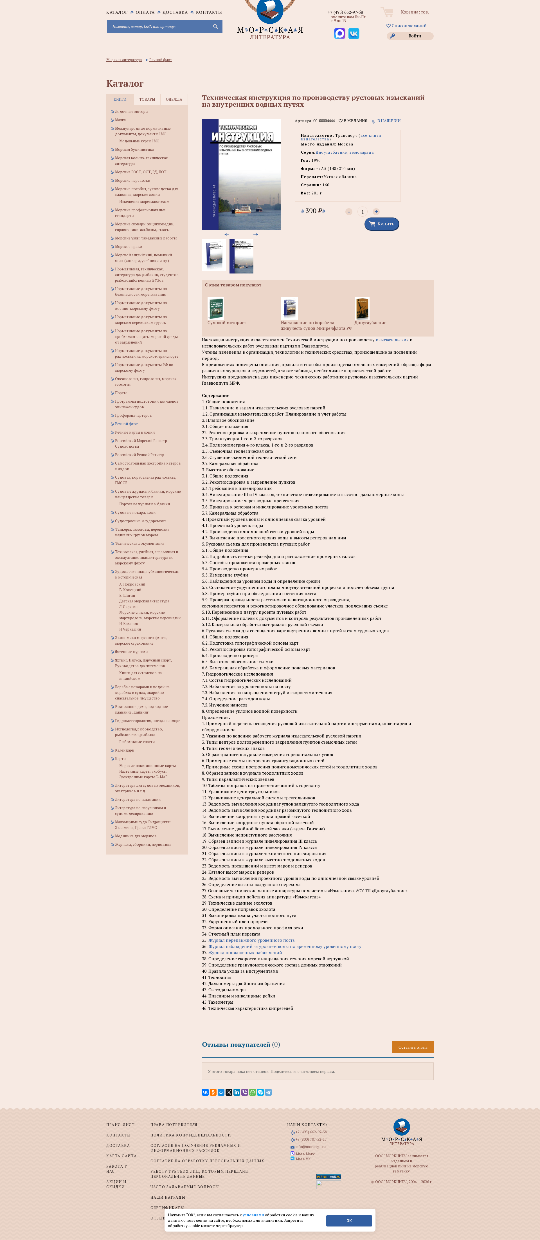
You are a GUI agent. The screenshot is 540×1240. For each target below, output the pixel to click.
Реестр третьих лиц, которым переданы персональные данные (199, 1174)
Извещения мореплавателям (144, 201)
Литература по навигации (138, 799)
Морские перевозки (132, 180)
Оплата (145, 12)
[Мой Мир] (221, 1092)
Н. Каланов (128, 623)
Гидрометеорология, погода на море (147, 720)
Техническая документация (139, 543)
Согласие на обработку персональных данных (207, 1160)
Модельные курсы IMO (139, 140)
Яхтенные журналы (131, 651)
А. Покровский (132, 584)
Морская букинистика (134, 149)
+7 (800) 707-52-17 (311, 1139)
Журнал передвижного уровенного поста (251, 940)
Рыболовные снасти (137, 741)
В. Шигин (127, 595)
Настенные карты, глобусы (142, 771)
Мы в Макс (305, 1153)
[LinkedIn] (236, 1092)
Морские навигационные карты (147, 765)
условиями (254, 1214)
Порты (121, 392)
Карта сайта (121, 1155)
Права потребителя (173, 1124)
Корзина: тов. (415, 12)
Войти (415, 36)
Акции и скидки (116, 1184)
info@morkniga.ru (311, 1146)
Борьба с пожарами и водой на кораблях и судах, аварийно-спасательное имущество (142, 692)
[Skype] (260, 1092)
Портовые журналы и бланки (144, 503)
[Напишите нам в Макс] (339, 33)
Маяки (120, 119)
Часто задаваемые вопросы (184, 1186)
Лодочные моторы (131, 111)
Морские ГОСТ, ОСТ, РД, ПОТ (140, 171)
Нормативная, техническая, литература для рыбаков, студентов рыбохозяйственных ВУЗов (147, 274)
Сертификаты (167, 1207)
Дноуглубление (370, 322)
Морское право (128, 246)
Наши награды (167, 1197)
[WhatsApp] (252, 1092)
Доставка (175, 12)
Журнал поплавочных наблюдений (245, 952)
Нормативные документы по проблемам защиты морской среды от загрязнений (146, 336)
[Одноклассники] (213, 1092)
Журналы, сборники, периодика (143, 844)
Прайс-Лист (120, 1124)
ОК (349, 1221)
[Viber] (244, 1092)
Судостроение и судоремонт (140, 520)
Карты (120, 758)
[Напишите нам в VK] (353, 33)
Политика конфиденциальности (190, 1135)
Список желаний (409, 25)
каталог (117, 12)
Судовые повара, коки (135, 512)
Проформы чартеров (133, 415)
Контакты (209, 12)
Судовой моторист (227, 322)
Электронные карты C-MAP (143, 776)
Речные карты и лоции (135, 432)
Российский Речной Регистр (139, 454)
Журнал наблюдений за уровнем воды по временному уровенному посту (284, 946)
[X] (229, 1092)
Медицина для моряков (136, 835)
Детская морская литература (144, 601)
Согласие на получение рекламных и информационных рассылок (195, 1148)
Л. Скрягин (128, 606)
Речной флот (126, 423)
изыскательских (392, 339)
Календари (124, 750)
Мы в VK (303, 1158)
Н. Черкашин (130, 629)
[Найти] (215, 26)
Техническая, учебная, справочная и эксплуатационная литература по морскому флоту (146, 557)
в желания (355, 121)
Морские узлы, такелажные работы (146, 238)
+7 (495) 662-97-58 (345, 12)
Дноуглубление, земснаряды (345, 152)
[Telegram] (268, 1092)
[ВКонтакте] (205, 1092)
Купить (385, 223)
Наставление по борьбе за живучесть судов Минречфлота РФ (316, 325)
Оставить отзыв (413, 1047)
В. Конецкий (130, 589)
